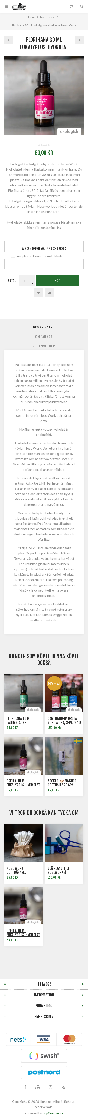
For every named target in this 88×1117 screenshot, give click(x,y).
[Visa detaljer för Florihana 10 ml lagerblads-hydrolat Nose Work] (23, 693)
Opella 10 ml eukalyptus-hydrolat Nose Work (23, 785)
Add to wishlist (38, 292)
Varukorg (73, 4)
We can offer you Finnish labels (44, 249)
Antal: (12, 281)
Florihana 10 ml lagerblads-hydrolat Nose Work (23, 722)
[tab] (44, 327)
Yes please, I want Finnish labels (39, 256)
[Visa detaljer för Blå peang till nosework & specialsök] (64, 843)
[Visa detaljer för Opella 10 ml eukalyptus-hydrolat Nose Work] (23, 756)
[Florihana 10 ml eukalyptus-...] (8, 40)
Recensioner (44, 346)
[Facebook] (25, 1087)
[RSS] (63, 1087)
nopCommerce (53, 1113)
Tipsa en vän (49, 292)
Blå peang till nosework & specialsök (58, 872)
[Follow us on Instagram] (50, 1087)
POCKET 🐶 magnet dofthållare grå (61, 783)
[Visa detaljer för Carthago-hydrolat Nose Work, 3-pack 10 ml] (64, 693)
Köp (58, 281)
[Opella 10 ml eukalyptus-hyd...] (79, 40)
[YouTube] (38, 1087)
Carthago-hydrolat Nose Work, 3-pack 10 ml (64, 722)
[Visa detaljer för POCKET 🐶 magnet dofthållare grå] (64, 756)
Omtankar (44, 337)
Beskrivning (44, 327)
